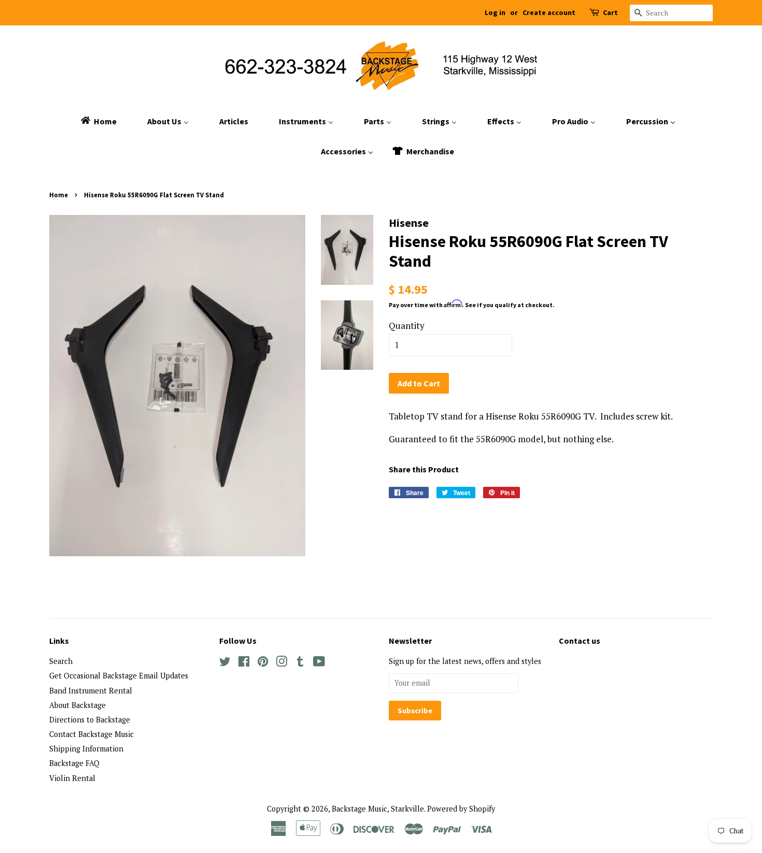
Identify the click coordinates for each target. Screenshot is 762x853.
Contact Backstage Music (91, 734)
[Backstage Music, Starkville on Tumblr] (300, 663)
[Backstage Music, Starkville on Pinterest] (263, 663)
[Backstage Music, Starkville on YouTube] (319, 663)
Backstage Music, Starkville (378, 809)
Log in (495, 12)
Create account (549, 12)
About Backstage (77, 705)
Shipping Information (86, 749)
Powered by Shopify (461, 809)
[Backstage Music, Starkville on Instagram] (281, 663)
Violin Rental (72, 778)
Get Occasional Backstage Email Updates (118, 676)
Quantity (407, 325)
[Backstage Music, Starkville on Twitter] (225, 663)
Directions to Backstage (89, 720)
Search (61, 661)
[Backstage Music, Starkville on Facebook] (244, 663)
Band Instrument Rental (90, 691)
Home (58, 195)
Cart (610, 12)
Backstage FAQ (74, 763)
